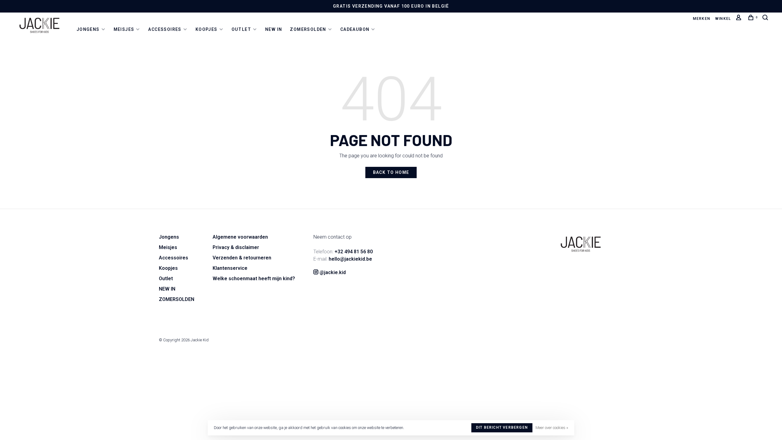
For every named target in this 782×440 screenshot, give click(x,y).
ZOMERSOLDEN (308, 29)
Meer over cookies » (551, 427)
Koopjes (206, 29)
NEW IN (273, 29)
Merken (701, 18)
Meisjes (124, 29)
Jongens (88, 29)
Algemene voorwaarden (240, 237)
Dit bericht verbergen (502, 427)
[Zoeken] (766, 18)
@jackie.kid (332, 272)
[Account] (739, 18)
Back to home (391, 172)
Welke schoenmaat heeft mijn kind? (254, 278)
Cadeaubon (355, 29)
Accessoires (164, 29)
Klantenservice (230, 268)
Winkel (723, 18)
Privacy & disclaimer (236, 247)
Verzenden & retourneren (242, 258)
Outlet (241, 29)
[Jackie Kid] (581, 244)
